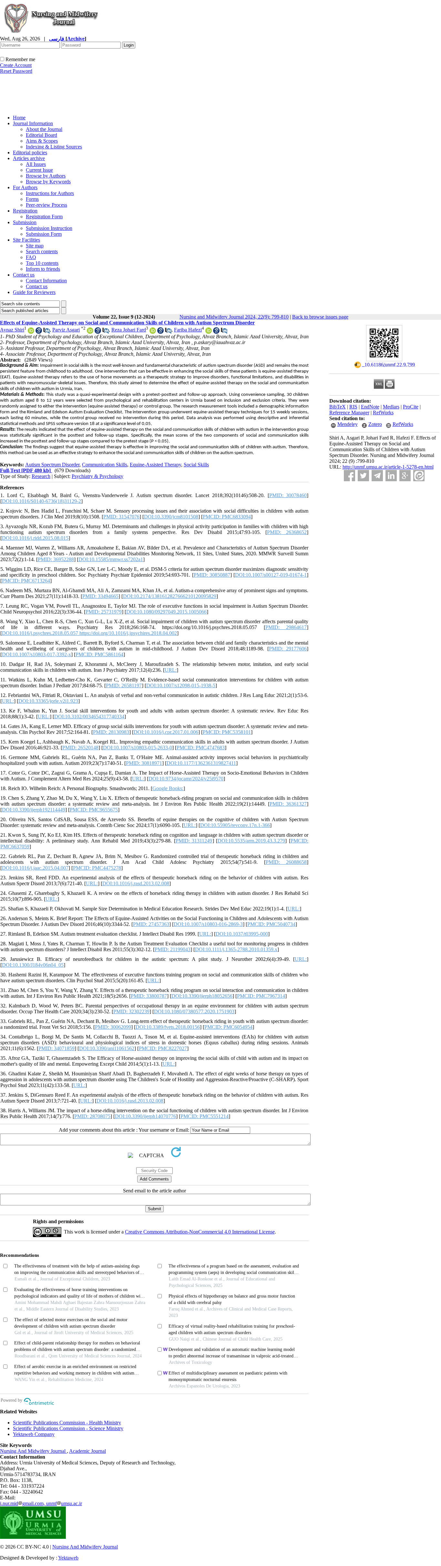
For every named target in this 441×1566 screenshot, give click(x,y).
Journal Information (33, 123)
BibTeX (337, 406)
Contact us (24, 274)
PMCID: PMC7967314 (261, 996)
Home (19, 117)
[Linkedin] (391, 475)
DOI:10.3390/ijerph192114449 (33, 809)
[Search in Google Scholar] (39, 332)
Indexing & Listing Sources (54, 146)
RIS (353, 406)
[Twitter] (363, 475)
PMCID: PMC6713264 (26, 580)
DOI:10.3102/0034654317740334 (89, 716)
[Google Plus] (405, 475)
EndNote (370, 406)
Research (41, 476)
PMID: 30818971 (144, 763)
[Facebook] (349, 475)
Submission (24, 222)
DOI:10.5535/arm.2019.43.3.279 (251, 840)
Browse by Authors (46, 176)
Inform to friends (43, 269)
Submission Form (44, 234)
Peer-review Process (46, 205)
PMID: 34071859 (56, 1048)
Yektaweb (68, 1558)
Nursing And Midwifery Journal (33, 1451)
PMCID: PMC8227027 (163, 1048)
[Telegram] (377, 475)
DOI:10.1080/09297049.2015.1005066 (166, 611)
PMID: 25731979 (104, 611)
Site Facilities (26, 240)
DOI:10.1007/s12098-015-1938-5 (180, 685)
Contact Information (46, 280)
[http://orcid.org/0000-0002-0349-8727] (90, 332)
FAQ (31, 257)
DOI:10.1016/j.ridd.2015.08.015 (35, 538)
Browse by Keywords (48, 181)
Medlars (391, 406)
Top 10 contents (42, 263)
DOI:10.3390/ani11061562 (106, 1048)
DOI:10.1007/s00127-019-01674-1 (271, 575)
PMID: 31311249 (194, 840)
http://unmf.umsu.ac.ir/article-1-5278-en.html (388, 467)
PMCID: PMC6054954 (228, 1027)
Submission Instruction (49, 228)
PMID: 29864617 (286, 627)
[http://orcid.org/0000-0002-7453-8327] (208, 332)
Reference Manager (349, 412)
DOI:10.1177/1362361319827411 (201, 763)
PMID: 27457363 (151, 924)
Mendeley (347, 424)
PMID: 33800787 (149, 996)
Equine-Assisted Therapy (155, 464)
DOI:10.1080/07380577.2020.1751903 (194, 1011)
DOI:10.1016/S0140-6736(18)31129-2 (41, 501)
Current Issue (39, 170)
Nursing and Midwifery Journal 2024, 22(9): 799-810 (234, 317)
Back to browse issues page (320, 317)
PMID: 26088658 (286, 862)
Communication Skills (104, 464)
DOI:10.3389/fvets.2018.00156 (168, 1027)
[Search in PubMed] (46, 332)
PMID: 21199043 (172, 949)
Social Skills (196, 464)
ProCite (410, 406)
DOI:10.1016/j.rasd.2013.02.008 (135, 883)
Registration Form (44, 216)
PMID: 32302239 (131, 1011)
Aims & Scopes (42, 141)
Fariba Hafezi (188, 329)
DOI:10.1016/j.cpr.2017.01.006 (166, 732)
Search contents (42, 251)
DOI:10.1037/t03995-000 (242, 934)
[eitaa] (419, 475)
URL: (171, 670)
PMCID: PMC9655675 (94, 809)
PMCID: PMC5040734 (271, 924)
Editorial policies (30, 152)
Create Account (16, 65)
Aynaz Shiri (12, 329)
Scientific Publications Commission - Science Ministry (68, 1428)
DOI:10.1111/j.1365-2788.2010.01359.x (236, 949)
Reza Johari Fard (128, 329)
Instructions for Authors (50, 193)
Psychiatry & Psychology (97, 476)
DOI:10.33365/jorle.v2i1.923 (48, 701)
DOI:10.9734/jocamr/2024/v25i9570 (186, 778)
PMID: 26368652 (287, 532)
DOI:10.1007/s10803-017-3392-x (36, 654)
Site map (35, 245)
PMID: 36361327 (288, 804)
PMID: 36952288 (56, 559)
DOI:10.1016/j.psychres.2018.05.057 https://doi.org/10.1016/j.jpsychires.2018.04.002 (89, 633)
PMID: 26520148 (80, 747)
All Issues (36, 164)
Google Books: (167, 788)
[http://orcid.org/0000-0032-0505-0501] (152, 332)
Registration (25, 210)
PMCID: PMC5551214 (204, 1116)
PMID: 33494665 (100, 596)
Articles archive (29, 158)
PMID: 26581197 (124, 685)
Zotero (375, 424)
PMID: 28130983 (111, 732)
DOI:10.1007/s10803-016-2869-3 (208, 924)
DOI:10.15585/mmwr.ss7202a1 (110, 559)
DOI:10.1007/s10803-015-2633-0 (137, 747)
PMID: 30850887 (212, 575)
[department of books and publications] (50, 108)
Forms (32, 199)
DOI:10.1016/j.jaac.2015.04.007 (35, 868)
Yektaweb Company (34, 1434)
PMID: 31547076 (121, 516)
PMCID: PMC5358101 (227, 732)
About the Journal (44, 129)
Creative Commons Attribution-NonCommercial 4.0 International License (200, 1231)
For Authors (25, 187)
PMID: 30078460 (288, 495)
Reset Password (16, 71)
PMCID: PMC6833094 (227, 516)
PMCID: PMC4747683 (201, 747)
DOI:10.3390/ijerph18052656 (201, 996)
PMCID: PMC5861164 (99, 654)
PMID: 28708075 (92, 1116)
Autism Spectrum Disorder (52, 464)
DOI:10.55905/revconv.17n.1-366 (235, 825)
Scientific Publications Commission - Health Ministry (67, 1422)
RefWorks (383, 412)
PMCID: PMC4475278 (97, 868)
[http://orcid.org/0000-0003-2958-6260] (31, 332)
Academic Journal (87, 1451)
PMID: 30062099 (113, 1027)
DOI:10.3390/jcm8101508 (171, 516)
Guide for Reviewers (34, 292)
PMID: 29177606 (288, 648)
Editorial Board (41, 135)
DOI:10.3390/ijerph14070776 (145, 1116)
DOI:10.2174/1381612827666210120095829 (169, 596)
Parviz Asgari (66, 329)
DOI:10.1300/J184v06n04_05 (33, 965)
